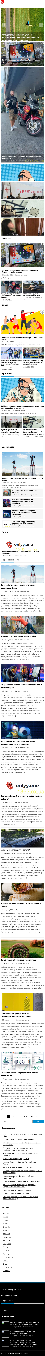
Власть (5, 1224)
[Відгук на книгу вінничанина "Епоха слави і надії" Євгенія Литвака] (11, 292)
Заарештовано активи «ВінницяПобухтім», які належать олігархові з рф (10, 430)
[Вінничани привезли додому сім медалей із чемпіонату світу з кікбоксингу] (33, 359)
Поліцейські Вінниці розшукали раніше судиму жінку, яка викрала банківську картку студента (33, 431)
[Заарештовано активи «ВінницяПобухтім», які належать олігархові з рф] (11, 427)
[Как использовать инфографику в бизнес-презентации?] (22, 1069)
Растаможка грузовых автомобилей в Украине (31, 294)
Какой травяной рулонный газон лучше (18, 960)
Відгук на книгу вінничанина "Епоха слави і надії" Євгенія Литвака (11, 295)
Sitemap (4, 1311)
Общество (7, 1244)
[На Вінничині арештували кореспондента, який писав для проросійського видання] (22, 402)
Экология (6, 1271)
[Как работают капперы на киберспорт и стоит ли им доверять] (7, 507)
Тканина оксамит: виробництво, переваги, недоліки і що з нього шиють (19, 1186)
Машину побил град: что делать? (15, 850)
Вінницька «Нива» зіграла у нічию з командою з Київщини (23, 1332)
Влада (5, 1220)
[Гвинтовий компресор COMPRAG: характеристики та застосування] (22, 1010)
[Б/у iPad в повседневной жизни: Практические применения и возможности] (22, 266)
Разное (5, 1261)
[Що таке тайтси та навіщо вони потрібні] (7, 496)
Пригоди (6, 1254)
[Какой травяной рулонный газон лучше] (22, 957)
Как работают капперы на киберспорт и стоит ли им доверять (22, 501)
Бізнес (5, 1217)
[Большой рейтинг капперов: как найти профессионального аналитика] (7, 518)
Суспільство (7, 1267)
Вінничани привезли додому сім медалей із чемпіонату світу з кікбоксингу (33, 362)
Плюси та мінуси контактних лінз (16, 1193)
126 (25, 1117)
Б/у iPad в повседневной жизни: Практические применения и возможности (21, 61)
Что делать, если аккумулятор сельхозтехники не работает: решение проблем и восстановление (20, 38)
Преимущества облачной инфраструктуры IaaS (21, 1181)
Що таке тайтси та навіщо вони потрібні (18, 636)
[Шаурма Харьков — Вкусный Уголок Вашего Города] (22, 900)
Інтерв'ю (6, 1213)
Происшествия (8, 1257)
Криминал (7, 1237)
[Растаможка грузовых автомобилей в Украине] (33, 292)
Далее (34, 1117)
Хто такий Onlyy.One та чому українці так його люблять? (23, 522)
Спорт (5, 1264)
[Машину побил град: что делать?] (22, 847)
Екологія (6, 1227)
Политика (6, 1250)
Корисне (6, 1230)
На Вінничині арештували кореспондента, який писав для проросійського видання (22, 407)
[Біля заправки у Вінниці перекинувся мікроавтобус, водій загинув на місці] (5, 1325)
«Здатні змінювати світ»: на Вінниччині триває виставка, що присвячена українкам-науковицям (23, 1342)
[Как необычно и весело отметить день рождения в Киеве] (22, 475)
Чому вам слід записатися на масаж (17, 1190)
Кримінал (6, 1234)
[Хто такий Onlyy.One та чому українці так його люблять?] (7, 527)
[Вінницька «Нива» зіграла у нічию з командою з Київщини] (5, 1334)
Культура (6, 1240)
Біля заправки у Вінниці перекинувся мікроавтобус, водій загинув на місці (24, 1323)
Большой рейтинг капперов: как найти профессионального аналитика (24, 512)
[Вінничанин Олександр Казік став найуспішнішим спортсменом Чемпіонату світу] (11, 359)
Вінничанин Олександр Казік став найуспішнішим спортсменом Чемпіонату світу (11, 363)
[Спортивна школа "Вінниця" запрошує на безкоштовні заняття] (22, 333)
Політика (6, 1247)
